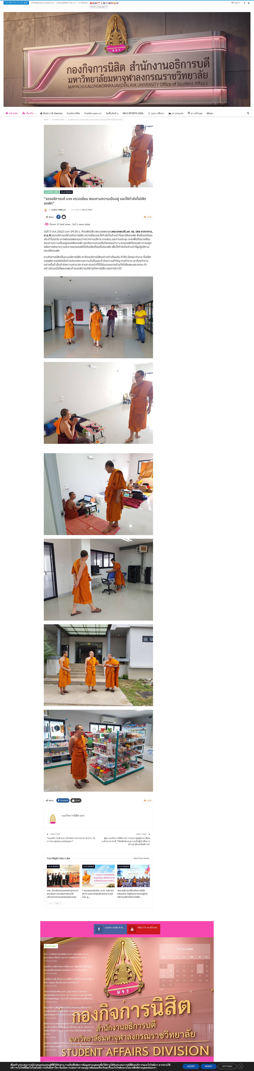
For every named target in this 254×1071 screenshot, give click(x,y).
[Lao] (109, 3)
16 (163, 975)
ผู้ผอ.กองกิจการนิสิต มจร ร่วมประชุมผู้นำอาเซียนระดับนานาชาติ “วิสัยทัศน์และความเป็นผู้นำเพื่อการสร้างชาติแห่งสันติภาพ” (126, 841)
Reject (208, 1066)
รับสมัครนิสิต (73, 113)
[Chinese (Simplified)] (91, 3)
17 (171, 975)
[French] (96, 3)
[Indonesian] (99, 3)
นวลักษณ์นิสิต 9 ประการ (66, 3)
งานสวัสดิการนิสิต (52, 192)
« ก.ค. (161, 989)
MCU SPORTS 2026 (133, 113)
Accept (191, 1066)
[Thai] (117, 3)
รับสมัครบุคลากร (93, 113)
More (210, 113)
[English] (93, 3)
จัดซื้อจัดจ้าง (112, 113)
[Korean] (107, 3)
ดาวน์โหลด (83, 3)
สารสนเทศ (177, 113)
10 (171, 971)
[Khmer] (104, 3)
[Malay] (112, 3)
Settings (227, 1066)
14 (200, 971)
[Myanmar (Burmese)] (115, 3)
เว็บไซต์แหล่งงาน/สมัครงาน (42, 3)
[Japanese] (101, 3)
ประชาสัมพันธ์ (66, 192)
